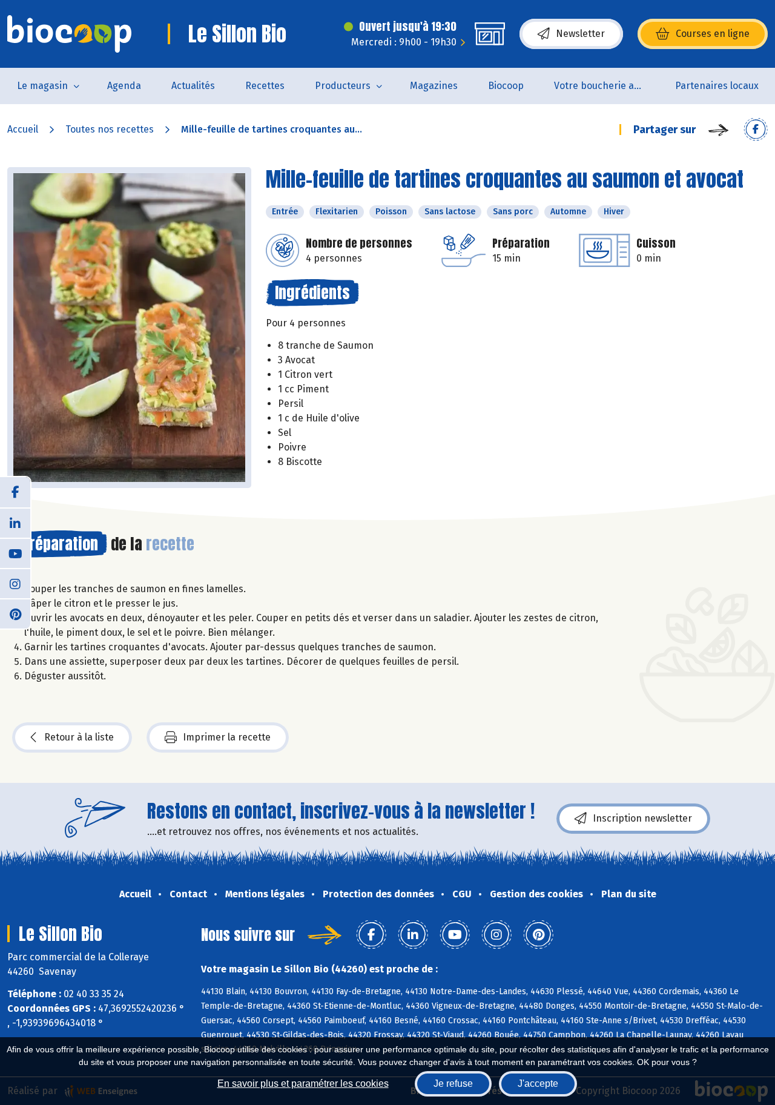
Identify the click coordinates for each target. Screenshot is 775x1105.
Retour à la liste (79, 737)
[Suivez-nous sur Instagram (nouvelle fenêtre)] (15, 583)
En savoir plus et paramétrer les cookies (303, 1083)
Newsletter (580, 33)
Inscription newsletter (642, 818)
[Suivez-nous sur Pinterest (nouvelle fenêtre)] (15, 613)
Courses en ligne (713, 33)
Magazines (434, 85)
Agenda (124, 85)
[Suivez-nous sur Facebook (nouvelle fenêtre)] (15, 492)
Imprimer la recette (227, 737)
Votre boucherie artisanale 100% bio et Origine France (607, 85)
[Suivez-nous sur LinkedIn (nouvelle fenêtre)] (15, 522)
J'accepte (538, 1083)
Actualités (193, 85)
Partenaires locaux (717, 85)
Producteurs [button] (343, 85)
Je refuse (453, 1083)
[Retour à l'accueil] (69, 34)
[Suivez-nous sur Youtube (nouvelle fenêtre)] (15, 553)
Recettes (265, 85)
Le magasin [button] (42, 85)
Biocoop (506, 85)
